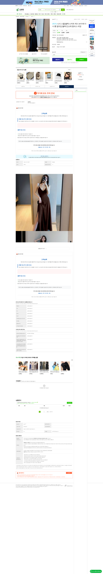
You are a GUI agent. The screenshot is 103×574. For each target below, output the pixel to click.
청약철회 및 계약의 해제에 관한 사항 (20, 336)
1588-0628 (92, 30)
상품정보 (23, 86)
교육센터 (25, 5)
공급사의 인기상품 (21, 69)
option (54, 54)
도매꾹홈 (17, 16)
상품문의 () (52, 86)
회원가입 (68, 5)
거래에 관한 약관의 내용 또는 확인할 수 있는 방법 (21, 350)
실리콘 (57, 11)
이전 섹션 (89, 33)
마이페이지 (71, 5)
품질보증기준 (18, 323)
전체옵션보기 (83, 52)
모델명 (46, 162)
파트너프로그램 (23, 53)
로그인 (65, 5)
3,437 (86, 19)
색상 (17, 308)
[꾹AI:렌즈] (60, 9)
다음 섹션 (94, 33)
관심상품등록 (44, 53)
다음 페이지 (93, 51)
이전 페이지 (92, 51)
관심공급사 (81, 79)
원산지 (17, 162)
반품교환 (66, 86)
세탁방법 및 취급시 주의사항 (20, 318)
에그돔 (30, 5)
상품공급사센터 (81, 5)
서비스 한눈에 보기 (69, 9)
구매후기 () (37, 86)
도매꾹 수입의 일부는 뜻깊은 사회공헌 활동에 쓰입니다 (70, 62)
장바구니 (76, 5)
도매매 (17, 5)
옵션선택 (54, 52)
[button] (72, 365)
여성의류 (26, 16)
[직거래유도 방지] (44, 95)
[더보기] (92, 33)
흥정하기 (84, 35)
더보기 (69, 69)
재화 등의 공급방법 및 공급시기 (20, 333)
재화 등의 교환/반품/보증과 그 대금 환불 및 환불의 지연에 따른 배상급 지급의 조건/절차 (21, 340)
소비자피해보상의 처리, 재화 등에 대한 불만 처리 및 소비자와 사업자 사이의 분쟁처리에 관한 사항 (21, 345)
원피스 (32, 16)
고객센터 (85, 5)
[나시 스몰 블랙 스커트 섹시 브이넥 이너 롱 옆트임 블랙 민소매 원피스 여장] (33, 35)
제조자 (17, 313)
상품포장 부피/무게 (47, 164)
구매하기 (81, 59)
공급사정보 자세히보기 (82, 73)
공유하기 (35, 53)
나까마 (21, 5)
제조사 (17, 164)
